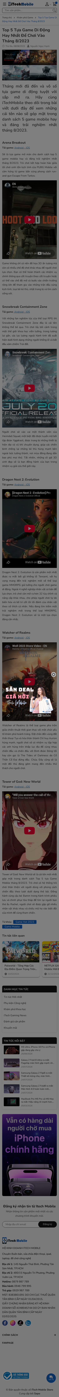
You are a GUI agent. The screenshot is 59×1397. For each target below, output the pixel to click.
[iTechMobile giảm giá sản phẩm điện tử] (29, 698)
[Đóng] (53, 674)
